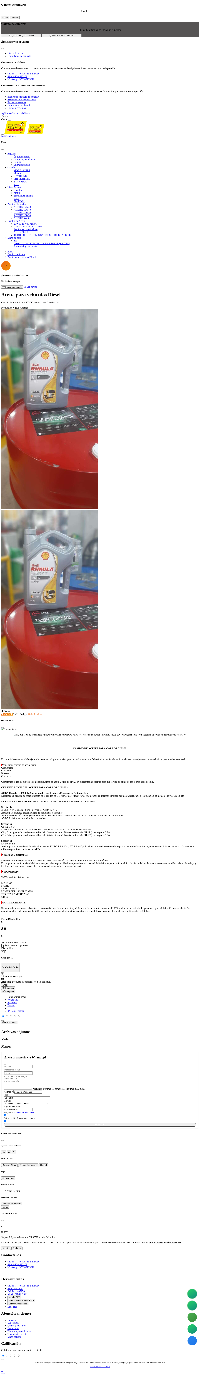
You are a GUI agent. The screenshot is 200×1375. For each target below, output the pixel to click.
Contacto (12, 1320)
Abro (16, 198)
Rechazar (17, 1248)
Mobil (17, 193)
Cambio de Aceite (16, 221)
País (6, 1095)
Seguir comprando (13, 287)
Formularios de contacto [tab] (19, 56)
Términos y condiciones (19, 1331)
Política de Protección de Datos (165, 1242)
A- (14, 1152)
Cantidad (5, 957)
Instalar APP (14, 1297)
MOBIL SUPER (22, 170)
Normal (43, 1165)
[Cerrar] (2, 1140)
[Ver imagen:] (49, 708)
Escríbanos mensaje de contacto (23, 96)
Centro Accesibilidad (18, 1304)
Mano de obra (14, 237)
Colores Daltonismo (28, 1165)
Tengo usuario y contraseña (21, 35)
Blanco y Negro (9, 1165)
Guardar (14, 17)
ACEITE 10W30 (22, 212)
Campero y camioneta (24, 159)
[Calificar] (2, 1020)
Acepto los (19, 1112)
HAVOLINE (20, 176)
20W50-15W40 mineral (25, 223)
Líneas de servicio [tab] (16, 53)
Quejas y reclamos (17, 108)
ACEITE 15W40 (22, 207)
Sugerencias (13, 1322)
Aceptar (6, 1248)
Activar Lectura (12, 1191)
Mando (17, 173)
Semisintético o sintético (26, 229)
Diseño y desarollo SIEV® (100, 1366)
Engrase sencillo (22, 164)
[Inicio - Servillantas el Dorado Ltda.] (24, 133)
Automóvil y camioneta (25, 246)
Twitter (11, 1005)
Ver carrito (31, 286)
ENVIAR (99, 1124)
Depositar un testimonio (19, 105)
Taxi (16, 240)
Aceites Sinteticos (22, 232)
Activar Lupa (8, 1178)
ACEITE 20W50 (22, 215)
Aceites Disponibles (17, 204)
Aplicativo (6, 113)
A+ (3, 1152)
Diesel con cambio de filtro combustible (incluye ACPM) (42, 243)
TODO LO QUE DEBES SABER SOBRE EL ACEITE (42, 235)
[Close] (2, 149)
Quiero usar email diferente (62, 35)
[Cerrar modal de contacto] (2, 48)
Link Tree (12, 1306)
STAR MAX (20, 181)
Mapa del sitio (14, 1337)
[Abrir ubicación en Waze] (192, 1340)
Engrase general (22, 156)
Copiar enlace (17, 1011)
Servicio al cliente (21, 113)
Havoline (18, 190)
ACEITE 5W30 (22, 218)
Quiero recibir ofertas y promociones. (19, 1118)
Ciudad (7, 1100)
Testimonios (13, 1328)
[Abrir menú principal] (2, 134)
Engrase (11, 153)
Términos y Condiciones (23, 1112)
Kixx (16, 184)
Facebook (12, 1002)
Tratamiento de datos (18, 1334)
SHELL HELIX (22, 178)
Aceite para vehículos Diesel (28, 226)
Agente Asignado (12, 1106)
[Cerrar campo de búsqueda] (9, 120)
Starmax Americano (23, 195)
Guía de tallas (35, 714)
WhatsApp (13, 999)
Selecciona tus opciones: (16, 945)
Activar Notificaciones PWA (21, 1300)
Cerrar (5, 17)
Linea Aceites (14, 187)
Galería (11, 167)
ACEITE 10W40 (22, 209)
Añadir (11, 967)
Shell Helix (19, 201)
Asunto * (8, 1091)
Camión (18, 162)
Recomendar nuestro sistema (22, 99)
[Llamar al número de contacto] (192, 1317)
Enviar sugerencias (17, 102)
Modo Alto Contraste (11, 1204)
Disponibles (7, 948)
